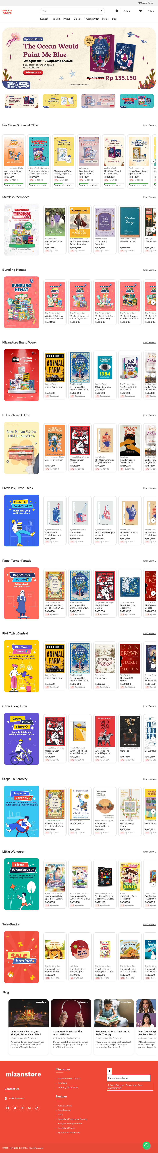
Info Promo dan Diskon (69, 1078)
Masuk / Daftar (146, 3)
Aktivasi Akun (65, 1106)
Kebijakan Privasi (66, 1128)
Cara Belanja (64, 1110)
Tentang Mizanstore (68, 1087)
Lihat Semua (149, 125)
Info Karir (62, 1083)
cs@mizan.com (16, 1098)
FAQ (60, 1115)
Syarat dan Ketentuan (69, 1133)
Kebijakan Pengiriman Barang (72, 1119)
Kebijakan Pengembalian (70, 1124)
